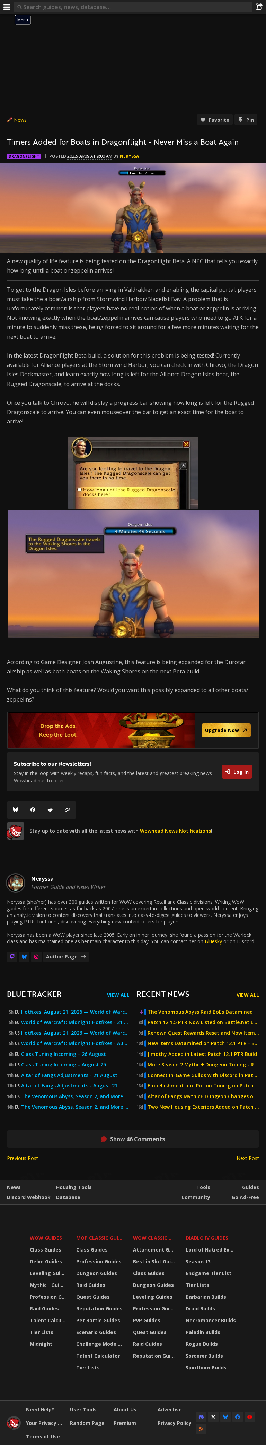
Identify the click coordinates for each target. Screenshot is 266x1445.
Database (68, 1197)
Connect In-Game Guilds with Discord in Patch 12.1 (203, 1075)
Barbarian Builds (206, 1296)
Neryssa (129, 156)
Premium (125, 1423)
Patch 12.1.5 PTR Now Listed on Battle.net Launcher (203, 1022)
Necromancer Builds (211, 1320)
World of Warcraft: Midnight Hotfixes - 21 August (75, 1022)
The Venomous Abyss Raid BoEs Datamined (200, 1012)
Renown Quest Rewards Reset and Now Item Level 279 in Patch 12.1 (203, 1033)
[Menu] (7, 7)
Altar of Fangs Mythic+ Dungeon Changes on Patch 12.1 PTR (203, 1096)
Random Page (87, 1423)
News (20, 120)
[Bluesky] (15, 810)
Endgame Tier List (208, 1273)
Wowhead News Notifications (175, 830)
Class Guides (45, 1249)
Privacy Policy (175, 1423)
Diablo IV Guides (207, 1238)
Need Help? (40, 1409)
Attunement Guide (155, 1249)
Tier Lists (41, 1332)
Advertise (170, 1409)
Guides (250, 1187)
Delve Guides (46, 1261)
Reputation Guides (99, 1308)
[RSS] (201, 1429)
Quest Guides (93, 1296)
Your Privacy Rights (45, 1423)
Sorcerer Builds (204, 1355)
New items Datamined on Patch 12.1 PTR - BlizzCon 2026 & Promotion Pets (203, 1043)
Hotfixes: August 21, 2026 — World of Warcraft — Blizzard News (75, 1012)
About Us (125, 1409)
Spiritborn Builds (206, 1367)
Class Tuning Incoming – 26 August (63, 1054)
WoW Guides (46, 1238)
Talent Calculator (49, 1320)
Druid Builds (200, 1308)
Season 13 (198, 1261)
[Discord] (201, 1417)
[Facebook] (33, 810)
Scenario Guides (96, 1332)
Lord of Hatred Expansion (212, 1249)
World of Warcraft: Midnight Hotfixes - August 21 (75, 1043)
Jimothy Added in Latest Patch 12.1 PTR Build (202, 1054)
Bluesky (213, 941)
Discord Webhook (29, 1197)
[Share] (259, 7)
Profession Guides (49, 1296)
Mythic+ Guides (49, 1285)
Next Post (248, 1158)
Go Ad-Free (245, 1197)
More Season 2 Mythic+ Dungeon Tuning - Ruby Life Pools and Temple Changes (203, 1064)
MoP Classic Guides (100, 1238)
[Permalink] (67, 810)
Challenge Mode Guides (100, 1344)
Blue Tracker (34, 993)
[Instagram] (36, 957)
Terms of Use (43, 1436)
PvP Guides (146, 1320)
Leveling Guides (49, 1273)
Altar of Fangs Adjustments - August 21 (69, 1086)
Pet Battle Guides (98, 1320)
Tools (203, 1187)
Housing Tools (74, 1187)
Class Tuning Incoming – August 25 (63, 1064)
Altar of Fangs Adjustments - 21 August (69, 1075)
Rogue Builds (202, 1344)
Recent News (162, 993)
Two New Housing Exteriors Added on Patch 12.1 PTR (203, 1107)
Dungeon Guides (96, 1273)
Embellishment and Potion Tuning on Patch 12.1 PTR (203, 1086)
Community (195, 1197)
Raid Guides (44, 1308)
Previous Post (22, 1158)
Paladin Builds (203, 1332)
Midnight (41, 1344)
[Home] (14, 1428)
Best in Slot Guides (155, 1261)
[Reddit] (50, 810)
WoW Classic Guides (155, 1238)
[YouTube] (250, 1417)
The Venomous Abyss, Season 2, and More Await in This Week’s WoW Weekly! (75, 1096)
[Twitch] (12, 957)
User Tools (83, 1409)
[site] (15, 831)
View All (118, 994)
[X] (213, 1417)
